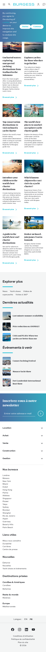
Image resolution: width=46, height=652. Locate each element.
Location (7, 428)
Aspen (5, 518)
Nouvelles (7, 565)
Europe (6, 603)
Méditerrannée (9, 606)
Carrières (7, 546)
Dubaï (5, 487)
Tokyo (5, 504)
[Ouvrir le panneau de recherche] (9, 4)
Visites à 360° (22, 294)
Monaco (6, 478)
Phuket (5, 501)
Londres (6, 475)
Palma (5, 493)
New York (7, 481)
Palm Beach (8, 527)
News (5, 291)
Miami (5, 484)
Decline (25, 26)
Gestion (6, 458)
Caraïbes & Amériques (14, 582)
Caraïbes (7, 585)
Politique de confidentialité (23, 639)
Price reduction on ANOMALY (26, 326)
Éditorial (6, 563)
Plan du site (23, 642)
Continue (37, 26)
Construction (9, 450)
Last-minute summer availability (28, 316)
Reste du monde (10, 594)
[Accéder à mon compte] (38, 4)
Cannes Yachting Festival (24, 361)
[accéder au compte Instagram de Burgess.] (19, 630)
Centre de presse (10, 549)
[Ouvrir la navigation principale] (4, 4)
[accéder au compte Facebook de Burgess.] (12, 630)
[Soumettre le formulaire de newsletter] (40, 413)
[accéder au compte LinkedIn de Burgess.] (26, 630)
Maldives (6, 598)
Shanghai (7, 513)
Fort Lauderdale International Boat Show (27, 382)
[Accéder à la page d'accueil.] (23, 4)
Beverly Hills (8, 524)
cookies (6, 22)
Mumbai (6, 510)
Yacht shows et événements (14, 568)
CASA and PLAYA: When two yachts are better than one (25, 337)
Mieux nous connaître (12, 541)
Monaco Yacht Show (22, 371)
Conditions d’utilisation (23, 636)
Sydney (6, 507)
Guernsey (7, 521)
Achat (5, 435)
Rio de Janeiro (9, 516)
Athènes (6, 495)
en (25, 619)
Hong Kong (7, 490)
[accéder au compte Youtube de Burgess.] (33, 630)
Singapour (7, 498)
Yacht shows (15, 291)
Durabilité (7, 544)
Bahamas (7, 589)
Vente (5, 443)
